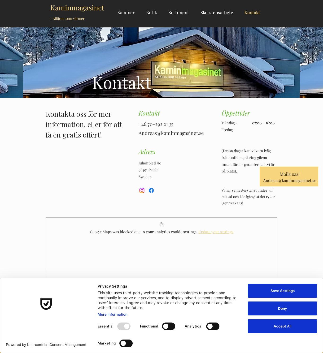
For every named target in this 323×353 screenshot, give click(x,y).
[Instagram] (142, 190)
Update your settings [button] (215, 231)
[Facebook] (151, 190)
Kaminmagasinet (77, 12)
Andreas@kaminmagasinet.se (289, 180)
